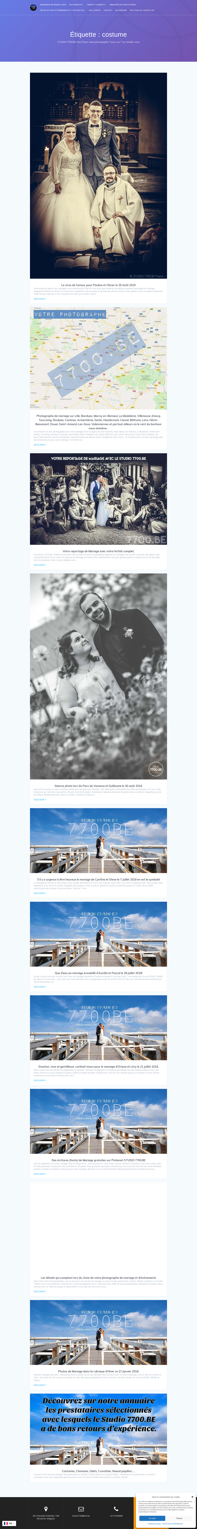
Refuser (179, 1518)
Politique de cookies (154, 1524)
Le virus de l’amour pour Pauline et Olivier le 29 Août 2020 (98, 285)
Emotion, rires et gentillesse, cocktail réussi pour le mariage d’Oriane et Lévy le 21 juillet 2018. (99, 1066)
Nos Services (75, 5)
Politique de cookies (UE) (142, 10)
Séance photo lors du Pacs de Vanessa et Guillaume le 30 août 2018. (99, 786)
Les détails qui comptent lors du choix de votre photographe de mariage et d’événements (98, 1277)
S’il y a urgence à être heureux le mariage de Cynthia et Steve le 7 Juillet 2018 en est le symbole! (98, 879)
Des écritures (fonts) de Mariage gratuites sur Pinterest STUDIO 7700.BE (98, 1160)
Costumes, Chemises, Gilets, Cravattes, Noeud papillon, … (98, 1471)
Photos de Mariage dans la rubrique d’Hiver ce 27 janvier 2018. (98, 1371)
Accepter (152, 1518)
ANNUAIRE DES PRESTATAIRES (123, 5)
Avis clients (95, 10)
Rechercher (121, 10)
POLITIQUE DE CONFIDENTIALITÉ (172, 1524)
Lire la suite (39, 298)
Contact (108, 10)
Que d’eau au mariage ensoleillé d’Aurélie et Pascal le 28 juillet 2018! (98, 973)
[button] (192, 1497)
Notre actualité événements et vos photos (62, 10)
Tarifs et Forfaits (96, 5)
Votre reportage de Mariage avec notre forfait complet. (98, 551)
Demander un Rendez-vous (53, 5)
